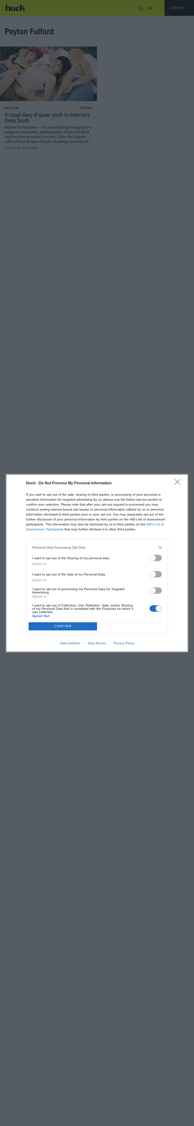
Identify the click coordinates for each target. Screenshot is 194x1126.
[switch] (156, 558)
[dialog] (97, 563)
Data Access (97, 643)
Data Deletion (70, 643)
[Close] (178, 483)
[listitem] (97, 547)
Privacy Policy (124, 643)
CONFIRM (63, 626)
